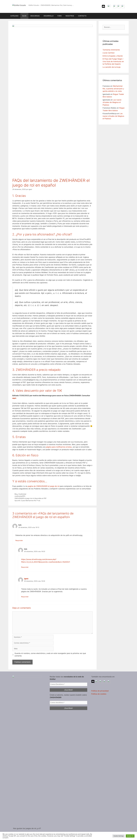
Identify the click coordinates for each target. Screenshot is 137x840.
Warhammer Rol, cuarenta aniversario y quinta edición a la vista (113, 88)
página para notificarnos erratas (59, 447)
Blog (16, 494)
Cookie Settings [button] (119, 836)
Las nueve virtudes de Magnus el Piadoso (112, 102)
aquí (14, 398)
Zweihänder (22, 494)
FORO (59, 16)
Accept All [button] (130, 836)
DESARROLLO (48, 16)
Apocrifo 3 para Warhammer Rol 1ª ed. (27, 500)
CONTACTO (82, 16)
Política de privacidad (100, 691)
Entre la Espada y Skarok (113, 56)
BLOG (24, 16)
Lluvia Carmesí (108, 53)
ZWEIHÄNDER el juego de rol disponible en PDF (30, 498)
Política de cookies (98, 694)
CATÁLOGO (14, 16)
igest (26, 579)
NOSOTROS (70, 16)
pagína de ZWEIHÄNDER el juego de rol (43, 486)
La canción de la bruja (111, 67)
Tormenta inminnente (111, 50)
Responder (19, 540)
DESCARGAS (35, 16)
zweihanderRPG (20, 496)
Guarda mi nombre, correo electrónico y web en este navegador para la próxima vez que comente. (50, 654)
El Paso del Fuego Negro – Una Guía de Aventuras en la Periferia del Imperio (113, 61)
